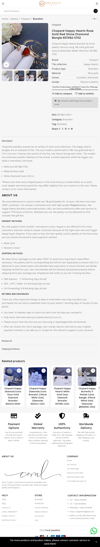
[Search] (96, 11)
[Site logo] (50, 3)
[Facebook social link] (59, 128)
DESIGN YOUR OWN (75, 473)
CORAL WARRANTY (9, 512)
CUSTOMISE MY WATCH (76, 481)
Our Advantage (73, 468)
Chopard (25, 18)
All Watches (39, 503)
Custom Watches (41, 507)
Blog (3, 503)
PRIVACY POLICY (8, 516)
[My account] (97, 3)
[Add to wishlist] (19, 371)
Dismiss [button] (96, 542)
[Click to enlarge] (6, 64)
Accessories (39, 516)
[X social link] (62, 128)
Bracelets (38, 18)
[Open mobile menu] (3, 3)
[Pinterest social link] (65, 128)
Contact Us (6, 507)
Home (5, 18)
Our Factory (71, 464)
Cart (36, 520)
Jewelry (14, 18)
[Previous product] (92, 19)
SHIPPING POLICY (9, 520)
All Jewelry (39, 499)
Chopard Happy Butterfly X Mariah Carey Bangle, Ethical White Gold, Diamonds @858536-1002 (87, 397)
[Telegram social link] (71, 128)
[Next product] (97, 19)
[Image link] (33, 469)
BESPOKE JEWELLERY (75, 477)
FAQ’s (4, 499)
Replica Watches (41, 512)
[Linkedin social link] (68, 128)
